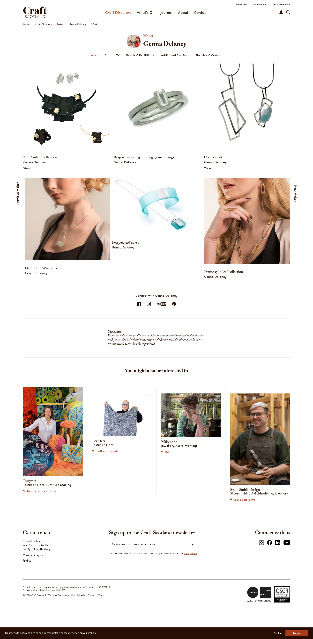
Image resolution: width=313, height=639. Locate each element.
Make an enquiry (33, 555)
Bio (107, 55)
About (183, 12)
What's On (146, 12)
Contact (201, 12)
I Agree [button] (297, 633)
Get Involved (259, 4)
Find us (27, 561)
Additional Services (175, 55)
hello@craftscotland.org (36, 549)
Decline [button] (278, 633)
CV (118, 55)
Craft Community (280, 4)
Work (94, 24)
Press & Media (78, 595)
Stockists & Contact (208, 55)
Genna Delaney (77, 24)
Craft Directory (118, 12)
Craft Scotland (43, 10)
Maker (60, 24)
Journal (166, 12)
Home (26, 24)
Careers (92, 595)
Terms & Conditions (58, 595)
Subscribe (241, 4)
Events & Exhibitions (140, 55)
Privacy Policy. (190, 554)
